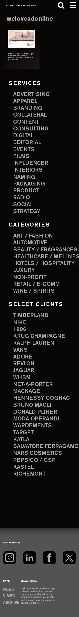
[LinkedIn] (29, 558)
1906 (19, 329)
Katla (21, 439)
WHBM (22, 377)
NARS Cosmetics (37, 453)
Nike (20, 322)
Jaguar (23, 370)
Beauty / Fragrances (45, 249)
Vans (20, 350)
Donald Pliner (35, 412)
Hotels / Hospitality (44, 263)
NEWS (8, 589)
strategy (26, 211)
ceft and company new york (20, 5)
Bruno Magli (32, 405)
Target (23, 432)
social (23, 204)
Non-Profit (30, 277)
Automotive (30, 242)
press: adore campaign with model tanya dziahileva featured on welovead (20, 57)
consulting (31, 128)
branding (27, 108)
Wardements (32, 425)
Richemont (29, 474)
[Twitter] (69, 558)
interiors (28, 170)
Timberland (30, 315)
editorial (27, 142)
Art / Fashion (33, 236)
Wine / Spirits (34, 291)
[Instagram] (9, 558)
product (26, 190)
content (26, 122)
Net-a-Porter (33, 384)
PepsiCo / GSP (34, 460)
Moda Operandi (36, 418)
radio (21, 197)
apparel (25, 101)
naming (24, 177)
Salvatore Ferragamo (46, 446)
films (21, 156)
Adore (22, 357)
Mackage (26, 391)
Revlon (23, 363)
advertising (31, 94)
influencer (30, 163)
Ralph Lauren (33, 343)
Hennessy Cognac (41, 398)
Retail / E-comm (36, 284)
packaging (29, 184)
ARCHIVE (11, 602)
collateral (30, 115)
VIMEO (9, 596)
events (23, 149)
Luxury (24, 270)
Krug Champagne (39, 336)
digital (23, 135)
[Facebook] (49, 558)
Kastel (23, 467)
